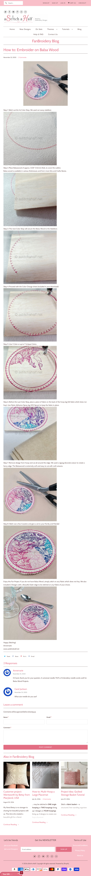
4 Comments (47, 799)
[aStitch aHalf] (45, 19)
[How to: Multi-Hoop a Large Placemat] (45, 775)
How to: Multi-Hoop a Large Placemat (43, 793)
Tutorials (66, 29)
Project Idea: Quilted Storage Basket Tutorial (73, 793)
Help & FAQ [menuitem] (38, 34)
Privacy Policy (80, 850)
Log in (62, 3)
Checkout (82, 3)
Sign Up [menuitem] (55, 3)
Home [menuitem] (12, 29)
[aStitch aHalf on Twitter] (5, 11)
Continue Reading (10, 824)
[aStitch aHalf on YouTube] (13, 11)
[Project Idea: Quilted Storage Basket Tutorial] (74, 775)
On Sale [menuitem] (39, 29)
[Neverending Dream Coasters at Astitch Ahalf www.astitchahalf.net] (30, 165)
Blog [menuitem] (79, 29)
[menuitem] (52, 29)
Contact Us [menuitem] (53, 34)
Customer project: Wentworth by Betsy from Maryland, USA (16, 794)
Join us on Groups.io (11, 849)
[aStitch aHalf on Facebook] (9, 11)
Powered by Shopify (62, 864)
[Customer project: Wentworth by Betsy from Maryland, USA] (16, 775)
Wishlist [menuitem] (46, 3)
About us (80, 856)
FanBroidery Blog (45, 41)
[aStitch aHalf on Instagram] (21, 11)
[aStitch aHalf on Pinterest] (17, 11)
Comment (7, 728)
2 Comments (22, 57)
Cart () (72, 3)
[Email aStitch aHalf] (25, 11)
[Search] (6, 3)
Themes (51, 29)
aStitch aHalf (31, 864)
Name (5, 717)
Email (49, 717)
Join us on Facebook (11, 845)
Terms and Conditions (80, 845)
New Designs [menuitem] (25, 29)
